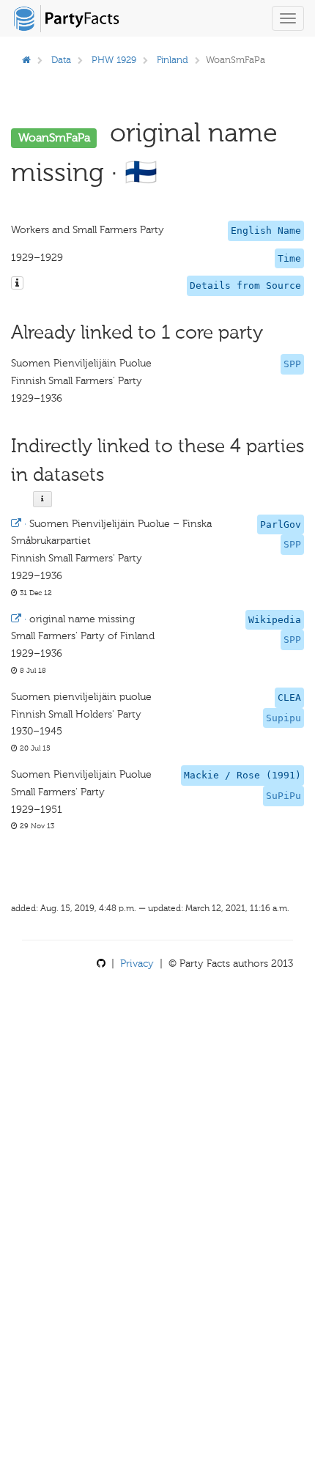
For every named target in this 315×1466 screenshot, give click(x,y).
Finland (172, 59)
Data (61, 59)
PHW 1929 (114, 59)
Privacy (137, 963)
